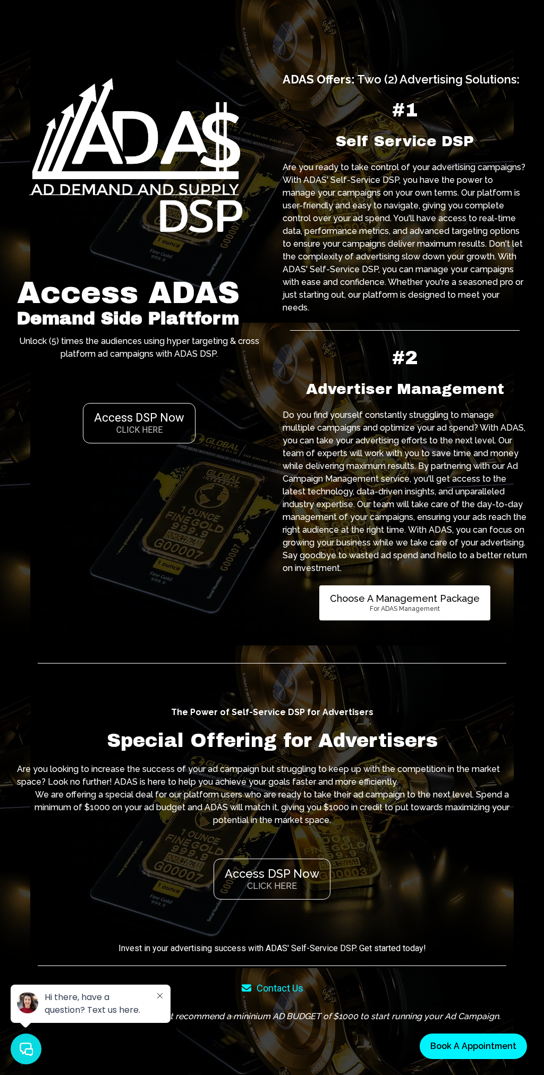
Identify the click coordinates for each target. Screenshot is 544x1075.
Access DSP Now (139, 423)
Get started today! (392, 948)
